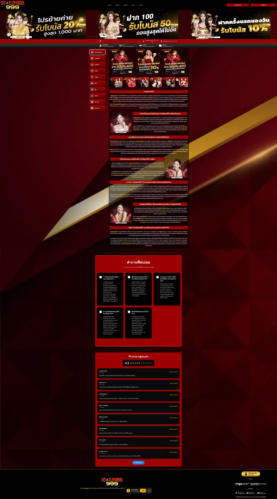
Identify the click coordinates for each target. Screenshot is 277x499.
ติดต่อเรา (141, 5)
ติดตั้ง (143, 490)
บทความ (133, 5)
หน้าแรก (110, 5)
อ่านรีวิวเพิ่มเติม (138, 462)
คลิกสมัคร (105, 45)
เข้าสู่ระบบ (117, 5)
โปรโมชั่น (125, 5)
